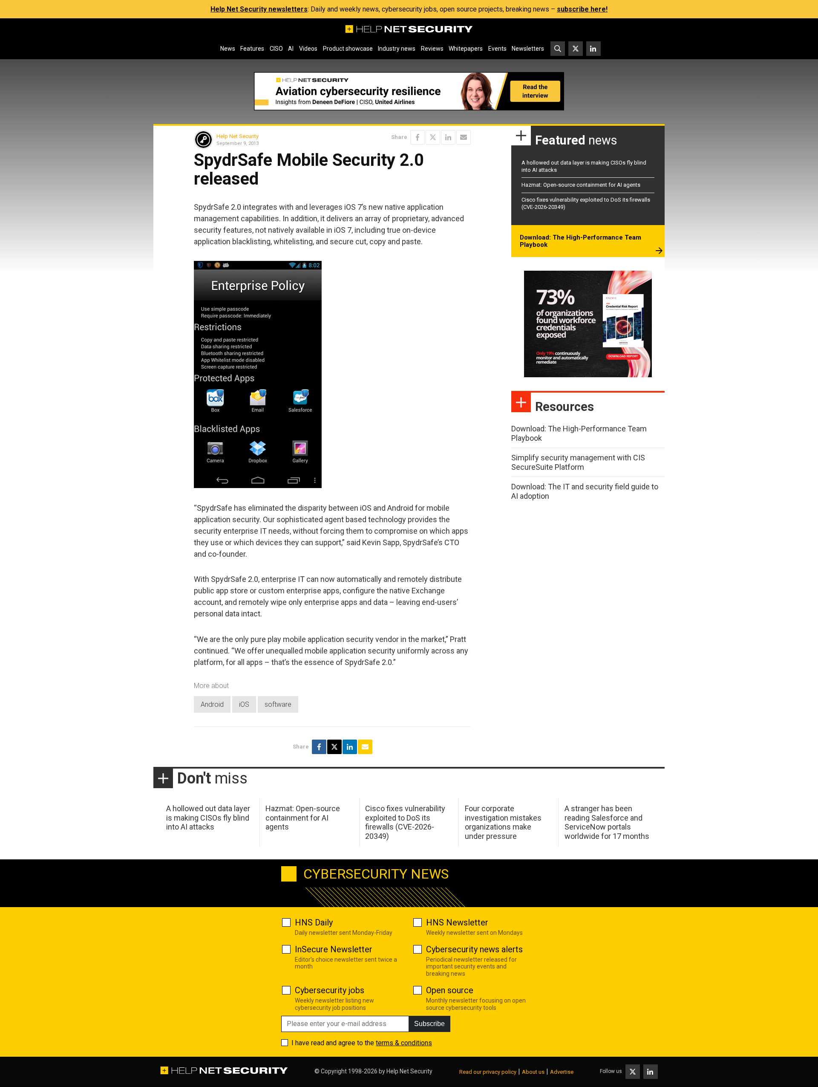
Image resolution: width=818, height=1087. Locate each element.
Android (212, 704)
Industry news (396, 48)
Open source (449, 990)
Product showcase (348, 48)
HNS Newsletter (457, 922)
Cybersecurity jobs (329, 990)
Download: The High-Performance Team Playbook (580, 241)
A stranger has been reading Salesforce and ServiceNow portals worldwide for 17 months (607, 822)
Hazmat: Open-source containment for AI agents (580, 185)
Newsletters (528, 48)
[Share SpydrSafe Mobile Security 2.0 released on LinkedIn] (448, 137)
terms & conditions (404, 1043)
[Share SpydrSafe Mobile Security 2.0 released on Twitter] (433, 137)
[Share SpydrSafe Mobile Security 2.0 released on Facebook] (417, 137)
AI (291, 48)
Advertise (561, 1072)
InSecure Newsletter (333, 949)
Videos (308, 48)
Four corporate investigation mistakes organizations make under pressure (503, 822)
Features (252, 48)
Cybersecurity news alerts (474, 949)
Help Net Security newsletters (259, 9)
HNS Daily (314, 922)
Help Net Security (237, 136)
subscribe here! (582, 9)
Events (497, 48)
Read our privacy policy (487, 1072)
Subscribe (429, 1023)
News (227, 48)
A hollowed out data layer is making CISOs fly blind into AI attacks (208, 817)
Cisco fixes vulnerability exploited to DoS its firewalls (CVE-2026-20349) (405, 822)
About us (533, 1072)
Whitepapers (466, 48)
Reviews (432, 48)
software (278, 704)
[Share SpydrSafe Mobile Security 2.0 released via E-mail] (463, 137)
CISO (276, 48)
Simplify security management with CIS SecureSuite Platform (578, 462)
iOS (244, 704)
